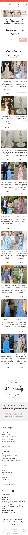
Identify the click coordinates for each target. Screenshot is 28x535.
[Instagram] (6, 491)
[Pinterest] (10, 491)
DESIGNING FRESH (17, 533)
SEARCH (23, 40)
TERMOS (23, 531)
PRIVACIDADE (9, 533)
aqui (17, 21)
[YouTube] (13, 491)
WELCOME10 (14, 413)
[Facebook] (3, 491)
